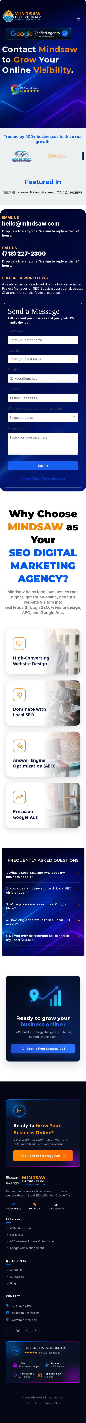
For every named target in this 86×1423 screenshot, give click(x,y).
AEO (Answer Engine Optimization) (33, 1241)
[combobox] (43, 417)
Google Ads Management (27, 1248)
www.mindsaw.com (33, 1184)
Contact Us (17, 1276)
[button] (78, 19)
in (26, 1330)
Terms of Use (33, 1403)
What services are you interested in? (35, 408)
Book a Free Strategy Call (46, 1049)
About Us (16, 1270)
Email (13, 370)
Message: (16, 429)
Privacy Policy (52, 1403)
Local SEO (16, 1235)
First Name (16, 331)
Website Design (20, 1228)
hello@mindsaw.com (26, 1313)
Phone (14, 389)
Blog (13, 1283)
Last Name (16, 351)
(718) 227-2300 (21, 1305)
